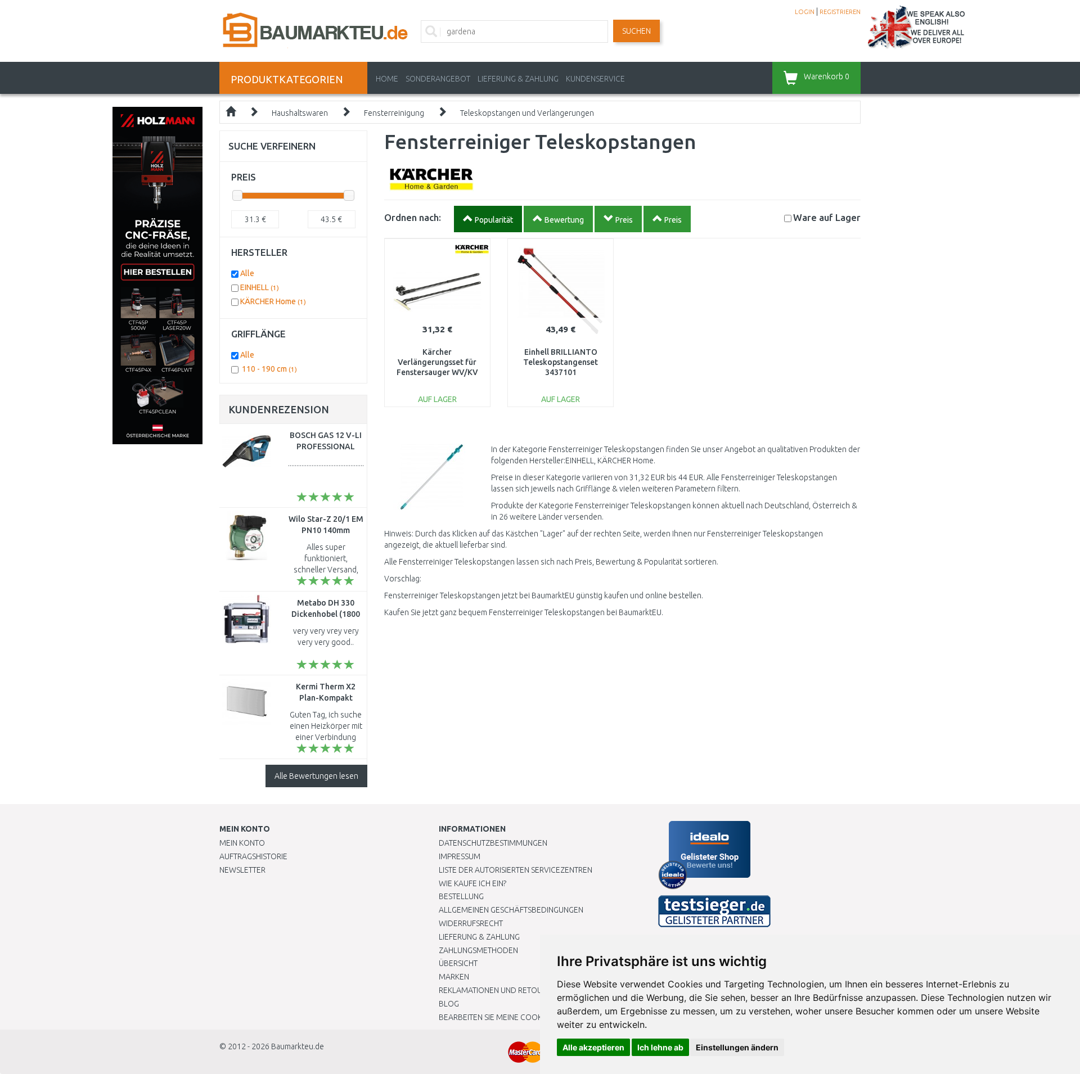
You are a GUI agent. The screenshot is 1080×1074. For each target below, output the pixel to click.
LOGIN (804, 11)
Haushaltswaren (300, 113)
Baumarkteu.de (297, 1046)
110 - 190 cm (269, 368)
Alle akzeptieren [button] (593, 1047)
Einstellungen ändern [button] (737, 1047)
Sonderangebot (438, 78)
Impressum (459, 856)
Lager (827, 217)
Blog (449, 1003)
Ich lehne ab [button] (660, 1047)
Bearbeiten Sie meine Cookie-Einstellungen (523, 1017)
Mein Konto (242, 842)
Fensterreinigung (394, 113)
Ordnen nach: (412, 217)
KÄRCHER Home (273, 301)
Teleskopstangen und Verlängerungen (527, 113)
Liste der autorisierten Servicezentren (515, 869)
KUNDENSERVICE (595, 78)
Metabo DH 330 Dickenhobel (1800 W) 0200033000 (325, 614)
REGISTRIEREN (840, 11)
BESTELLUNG (461, 896)
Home (387, 78)
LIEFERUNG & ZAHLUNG (518, 78)
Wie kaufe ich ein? (472, 883)
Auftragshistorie (253, 856)
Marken (454, 976)
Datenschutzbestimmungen (493, 842)
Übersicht (458, 963)
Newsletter (242, 869)
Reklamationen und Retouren (497, 990)
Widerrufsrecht (471, 923)
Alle (247, 273)
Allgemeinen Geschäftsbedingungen (511, 909)
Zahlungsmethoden (478, 950)
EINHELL (259, 287)
